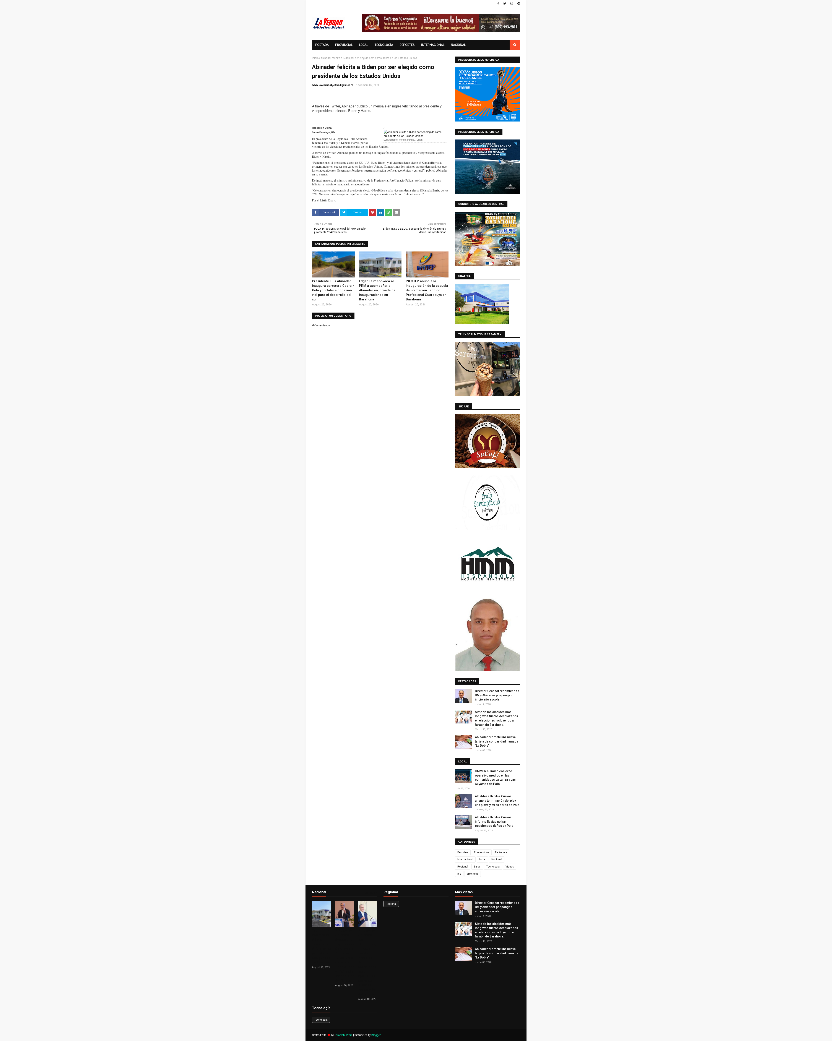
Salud (477, 866)
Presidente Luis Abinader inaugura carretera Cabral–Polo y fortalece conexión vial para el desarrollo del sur (333, 290)
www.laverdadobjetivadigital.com (332, 85)
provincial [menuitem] (344, 45)
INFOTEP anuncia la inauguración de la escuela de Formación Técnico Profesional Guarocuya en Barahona (427, 290)
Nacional (496, 859)
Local (482, 859)
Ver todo (369, 893)
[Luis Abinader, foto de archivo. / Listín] (415, 133)
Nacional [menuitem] (458, 45)
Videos (509, 866)
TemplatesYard (344, 1035)
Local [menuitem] (363, 45)
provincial (472, 873)
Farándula (501, 852)
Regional (462, 866)
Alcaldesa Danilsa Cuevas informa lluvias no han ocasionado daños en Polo (494, 821)
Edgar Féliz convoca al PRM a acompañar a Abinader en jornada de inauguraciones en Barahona (377, 290)
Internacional (465, 859)
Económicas (481, 852)
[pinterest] (518, 3)
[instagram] (511, 3)
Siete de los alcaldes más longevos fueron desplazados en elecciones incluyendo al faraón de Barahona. (496, 718)
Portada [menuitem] (322, 45)
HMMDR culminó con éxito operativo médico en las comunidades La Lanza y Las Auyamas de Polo (495, 777)
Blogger (376, 1035)
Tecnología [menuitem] (384, 45)
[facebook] (498, 3)
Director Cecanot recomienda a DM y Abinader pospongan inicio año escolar (497, 695)
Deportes (462, 852)
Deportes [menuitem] (407, 45)
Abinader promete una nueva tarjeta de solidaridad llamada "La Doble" (496, 741)
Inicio (315, 58)
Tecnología (493, 866)
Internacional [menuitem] (432, 45)
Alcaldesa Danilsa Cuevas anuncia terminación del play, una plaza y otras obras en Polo (497, 800)
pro (459, 873)
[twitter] (504, 3)
